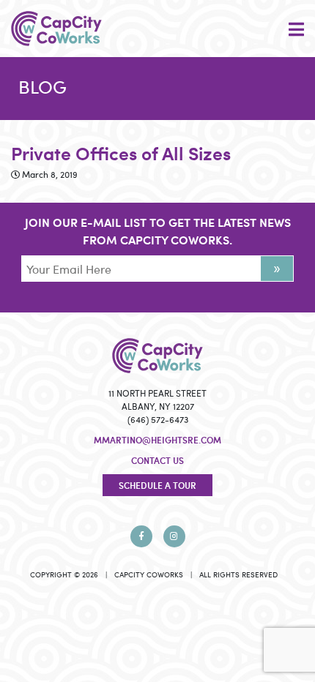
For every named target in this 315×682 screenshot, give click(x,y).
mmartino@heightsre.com (157, 440)
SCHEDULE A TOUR (157, 485)
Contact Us (157, 460)
